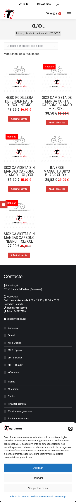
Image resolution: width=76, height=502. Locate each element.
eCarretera (13, 372)
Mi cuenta (13, 389)
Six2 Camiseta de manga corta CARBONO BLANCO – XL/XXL (57, 103)
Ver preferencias (38, 488)
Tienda (11, 381)
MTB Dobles (14, 342)
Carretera (13, 328)
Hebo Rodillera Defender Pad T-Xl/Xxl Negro (19, 101)
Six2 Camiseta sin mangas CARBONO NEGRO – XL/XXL (19, 238)
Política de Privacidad (42, 496)
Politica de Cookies (19, 496)
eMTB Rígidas (15, 365)
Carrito (11, 396)
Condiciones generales (20, 411)
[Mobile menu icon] (68, 13)
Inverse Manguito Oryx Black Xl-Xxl (57, 171)
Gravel (11, 335)
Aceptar (38, 467)
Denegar (38, 477)
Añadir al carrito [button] (19, 119)
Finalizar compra (17, 403)
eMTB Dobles (15, 357)
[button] (70, 428)
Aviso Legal (61, 496)
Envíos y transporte (18, 418)
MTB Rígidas (15, 350)
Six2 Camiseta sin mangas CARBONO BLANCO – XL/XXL (19, 171)
